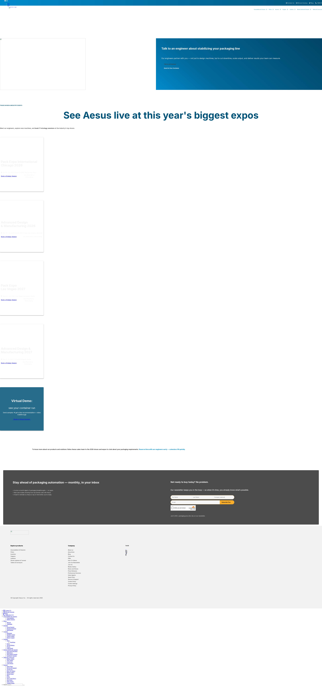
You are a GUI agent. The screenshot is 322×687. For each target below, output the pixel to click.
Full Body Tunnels (12, 656)
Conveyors (9, 662)
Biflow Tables (10, 659)
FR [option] (8, 4)
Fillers (270, 9)
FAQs (69, 558)
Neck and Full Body (12, 651)
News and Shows (73, 569)
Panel (8, 643)
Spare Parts (71, 577)
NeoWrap (12, 642)
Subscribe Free (226, 502)
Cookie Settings (72, 583)
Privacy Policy (72, 585)
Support (5, 665)
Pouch (8, 647)
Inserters (277, 9)
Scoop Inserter (10, 627)
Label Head (10, 648)
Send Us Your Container (171, 68)
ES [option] (8, 5)
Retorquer (9, 633)
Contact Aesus (10, 683)
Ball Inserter (10, 630)
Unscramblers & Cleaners (259, 9)
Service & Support (73, 579)
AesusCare (71, 552)
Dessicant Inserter (11, 628)
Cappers (284, 9)
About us (70, 550)
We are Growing (302, 3)
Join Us (70, 564)
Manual (9, 622)
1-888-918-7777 (9, 615)
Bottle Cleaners (11, 619)
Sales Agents (72, 575)
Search (5, 684)
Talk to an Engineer (170, 64)
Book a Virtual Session (22, 419)
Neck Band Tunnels (12, 654)
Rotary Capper (11, 637)
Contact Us (290, 3)
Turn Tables (10, 660)
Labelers (292, 9)
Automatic (9, 624)
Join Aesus (9, 680)
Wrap (8, 640)
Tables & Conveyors (16, 562)
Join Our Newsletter (74, 562)
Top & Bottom (10, 645)
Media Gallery (72, 566)
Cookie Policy (72, 581)
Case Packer (10, 663)
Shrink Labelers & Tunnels (303, 9)
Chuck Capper (10, 636)
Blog (311, 3)
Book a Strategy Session (9, 176)
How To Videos (72, 560)
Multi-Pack (10, 653)
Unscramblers (10, 618)
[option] (46, 4)
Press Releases (72, 571)
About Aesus (10, 674)
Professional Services (74, 573)
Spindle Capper (11, 634)
